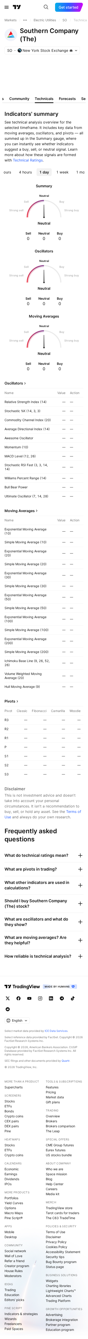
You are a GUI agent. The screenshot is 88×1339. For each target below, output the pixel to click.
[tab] (25, 172)
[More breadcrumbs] (25, 20)
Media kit (52, 1194)
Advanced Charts (59, 1296)
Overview (53, 1116)
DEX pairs (12, 1126)
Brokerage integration (62, 1320)
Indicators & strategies (21, 1314)
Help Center (54, 1184)
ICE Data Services (56, 1031)
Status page (55, 1267)
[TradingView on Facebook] (18, 998)
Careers (51, 1189)
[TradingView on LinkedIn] (51, 998)
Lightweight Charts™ (61, 1291)
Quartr (65, 1060)
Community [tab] (19, 98)
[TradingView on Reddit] (8, 1009)
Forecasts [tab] (67, 98)
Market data (55, 1097)
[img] (71, 50)
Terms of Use (55, 1232)
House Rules (14, 1271)
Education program (60, 1330)
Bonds (9, 1111)
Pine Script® (14, 1218)
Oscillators (14, 383)
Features (52, 1087)
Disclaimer (53, 1237)
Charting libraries (58, 1286)
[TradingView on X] (8, 998)
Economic (12, 1169)
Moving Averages (20, 510)
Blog (49, 1179)
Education (12, 1295)
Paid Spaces (14, 1329)
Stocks (10, 1101)
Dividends (12, 1179)
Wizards (10, 1319)
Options (10, 1208)
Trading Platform (58, 1301)
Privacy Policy (56, 1242)
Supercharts (14, 1087)
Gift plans (53, 1102)
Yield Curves (14, 1203)
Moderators (13, 1276)
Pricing (51, 1092)
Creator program (17, 1266)
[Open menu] (6, 7)
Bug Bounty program (61, 1262)
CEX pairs (12, 1121)
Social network (15, 1251)
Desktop (11, 1237)
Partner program (58, 1325)
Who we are (54, 1169)
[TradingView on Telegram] (62, 998)
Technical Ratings (28, 160)
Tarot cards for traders (62, 1213)
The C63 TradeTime (60, 1218)
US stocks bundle (59, 1155)
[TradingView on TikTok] (72, 998)
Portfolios (11, 1198)
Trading (10, 1290)
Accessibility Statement (63, 1252)
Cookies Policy (56, 1247)
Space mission (56, 1174)
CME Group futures (60, 1145)
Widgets (52, 1281)
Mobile (9, 1232)
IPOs (8, 1184)
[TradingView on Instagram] (40, 998)
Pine (8, 1131)
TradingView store (59, 1208)
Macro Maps (14, 1213)
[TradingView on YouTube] (29, 998)
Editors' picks (14, 1300)
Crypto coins (14, 1116)
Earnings (11, 1174)
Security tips (55, 1257)
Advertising (54, 1315)
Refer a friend (15, 1261)
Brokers (51, 1121)
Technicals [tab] (44, 98)
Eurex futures (55, 1150)
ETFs (8, 1106)
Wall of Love (13, 1256)
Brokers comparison (60, 1126)
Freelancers (13, 1324)
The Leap (53, 1131)
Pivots (10, 701)
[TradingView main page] (17, 7)
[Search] (46, 7)
